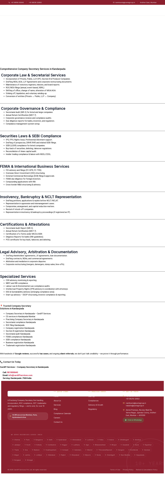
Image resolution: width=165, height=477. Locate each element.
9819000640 (12, 372)
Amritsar (138, 440)
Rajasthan (148, 445)
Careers (57, 418)
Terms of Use (115, 470)
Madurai (36, 450)
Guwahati (125, 445)
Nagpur (64, 445)
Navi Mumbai (125, 455)
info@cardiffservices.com (20, 375)
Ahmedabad (76, 440)
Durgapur (17, 460)
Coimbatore (52, 445)
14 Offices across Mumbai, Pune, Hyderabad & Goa (24, 416)
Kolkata (39, 445)
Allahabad (51, 455)
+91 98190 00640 (17, 2)
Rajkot (63, 455)
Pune (28, 440)
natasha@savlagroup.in (135, 406)
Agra (87, 445)
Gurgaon (121, 450)
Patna (101, 440)
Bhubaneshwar (100, 445)
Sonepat (65, 450)
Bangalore (39, 440)
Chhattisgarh (124, 440)
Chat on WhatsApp (135, 420)
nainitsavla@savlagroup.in (125, 2)
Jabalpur (17, 445)
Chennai (17, 440)
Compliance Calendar (62, 413)
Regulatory (92, 409)
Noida (99, 455)
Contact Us (58, 422)
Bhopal (114, 445)
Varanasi (147, 450)
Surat (137, 445)
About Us (57, 401)
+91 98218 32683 (35, 2)
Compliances (93, 401)
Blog (55, 409)
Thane (16, 450)
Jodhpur (39, 455)
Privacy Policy (128, 470)
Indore (111, 440)
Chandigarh (111, 455)
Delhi (50, 440)
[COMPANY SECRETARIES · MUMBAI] (28, 394)
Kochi (28, 445)
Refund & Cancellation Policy (146, 470)
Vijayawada (140, 455)
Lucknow (90, 440)
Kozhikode (134, 450)
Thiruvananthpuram (105, 450)
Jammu (27, 455)
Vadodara (77, 450)
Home (56, 396)
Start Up (91, 396)
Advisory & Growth (95, 405)
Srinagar (30, 460)
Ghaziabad (75, 455)
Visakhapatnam (50, 450)
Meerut (89, 450)
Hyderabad (62, 440)
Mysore (88, 455)
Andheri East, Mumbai (148, 2)
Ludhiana (76, 445)
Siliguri (16, 455)
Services (57, 405)
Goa (26, 450)
